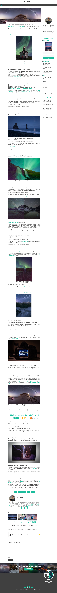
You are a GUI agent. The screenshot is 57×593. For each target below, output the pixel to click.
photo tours (30, 505)
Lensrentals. (31, 410)
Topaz (23, 26)
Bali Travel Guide (32, 584)
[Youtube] (29, 587)
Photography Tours (5, 574)
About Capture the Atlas (48, 581)
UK (8, 482)
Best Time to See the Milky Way (21, 581)
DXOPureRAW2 (29, 88)
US (39, 481)
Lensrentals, (21, 481)
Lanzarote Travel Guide (33, 580)
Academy (48, 113)
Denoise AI (24, 88)
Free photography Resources (48, 38)
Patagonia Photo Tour (5, 584)
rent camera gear (31, 409)
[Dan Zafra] (12, 498)
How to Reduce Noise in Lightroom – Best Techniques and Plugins (32, 522)
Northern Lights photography (29, 381)
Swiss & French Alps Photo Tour (6, 582)
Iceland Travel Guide (33, 582)
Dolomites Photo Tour (5, 581)
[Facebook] (27, 587)
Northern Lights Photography (21, 580)
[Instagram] (25, 587)
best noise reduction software (34, 534)
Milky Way (32, 504)
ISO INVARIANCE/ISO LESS (13, 222)
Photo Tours (48, 97)
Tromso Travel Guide (33, 583)
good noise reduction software (15, 88)
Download (48, 58)
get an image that (33, 468)
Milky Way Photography (20, 381)
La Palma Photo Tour (5, 580)
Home (9, 26)
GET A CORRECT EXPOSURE (12, 146)
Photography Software (18, 26)
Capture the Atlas (28, 2)
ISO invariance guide (25, 241)
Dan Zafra (20, 498)
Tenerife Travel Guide (33, 579)
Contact (49, 582)
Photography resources (20, 574)
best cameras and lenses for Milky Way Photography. (26, 292)
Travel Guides (32, 574)
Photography (12, 26)
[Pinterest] (32, 587)
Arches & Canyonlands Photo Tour (7, 579)
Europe (11, 482)
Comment (9, 544)
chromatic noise (14, 249)
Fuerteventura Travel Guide (34, 581)
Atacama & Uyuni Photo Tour (6, 583)
